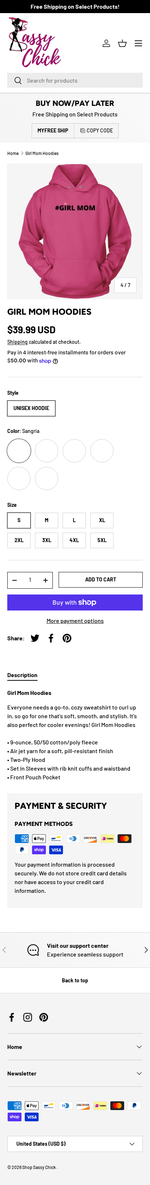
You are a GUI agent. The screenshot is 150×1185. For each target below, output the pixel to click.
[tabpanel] (75, 735)
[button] (122, 43)
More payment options (75, 620)
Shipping (17, 342)
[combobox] (75, 80)
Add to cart (100, 579)
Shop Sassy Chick (39, 1167)
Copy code (100, 130)
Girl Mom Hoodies (42, 153)
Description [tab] (22, 674)
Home (13, 153)
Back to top (75, 980)
